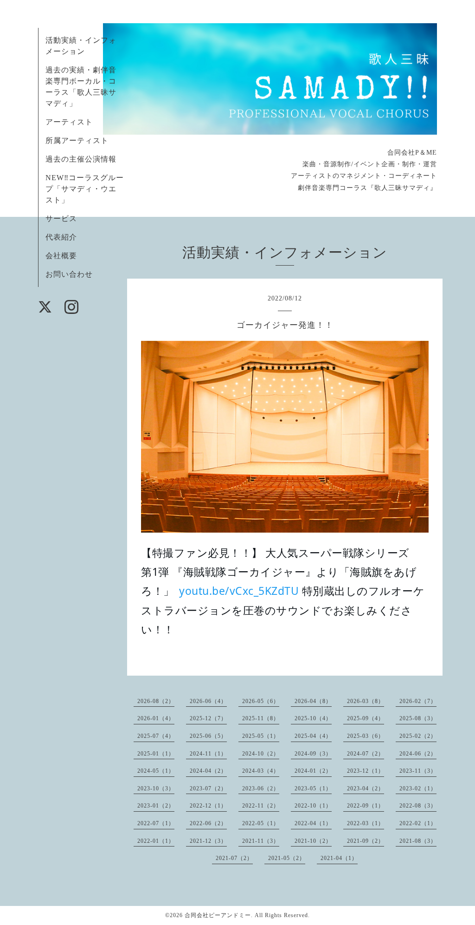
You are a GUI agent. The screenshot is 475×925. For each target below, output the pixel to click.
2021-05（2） (286, 858)
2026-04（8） (313, 701)
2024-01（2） (313, 771)
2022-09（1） (365, 805)
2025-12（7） (208, 718)
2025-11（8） (260, 718)
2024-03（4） (260, 771)
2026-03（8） (365, 701)
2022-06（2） (208, 823)
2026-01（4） (155, 718)
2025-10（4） (313, 718)
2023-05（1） (313, 788)
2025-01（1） (155, 753)
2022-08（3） (417, 805)
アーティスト (69, 122)
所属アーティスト (77, 140)
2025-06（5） (208, 736)
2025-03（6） (365, 736)
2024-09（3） (313, 753)
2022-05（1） (260, 823)
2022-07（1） (155, 823)
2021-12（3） (208, 841)
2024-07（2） (365, 753)
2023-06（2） (260, 788)
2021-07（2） (234, 858)
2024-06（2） (417, 753)
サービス (61, 218)
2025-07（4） (155, 736)
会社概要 (61, 256)
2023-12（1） (365, 771)
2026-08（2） (155, 701)
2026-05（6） (260, 701)
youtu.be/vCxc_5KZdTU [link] (239, 590)
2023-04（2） (365, 788)
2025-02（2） (417, 736)
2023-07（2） (208, 788)
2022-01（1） (155, 841)
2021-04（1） (339, 858)
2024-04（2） (208, 771)
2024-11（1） (208, 753)
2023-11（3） (417, 771)
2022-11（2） (260, 805)
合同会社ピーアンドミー (218, 915)
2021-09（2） (365, 841)
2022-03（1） (365, 823)
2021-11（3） (260, 841)
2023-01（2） (155, 805)
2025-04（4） (313, 736)
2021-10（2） (313, 841)
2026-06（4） (208, 701)
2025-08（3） (417, 718)
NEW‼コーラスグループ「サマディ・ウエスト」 (84, 189)
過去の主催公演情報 (80, 159)
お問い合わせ (69, 274)
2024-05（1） (155, 771)
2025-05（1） (260, 736)
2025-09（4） (365, 718)
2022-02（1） (417, 823)
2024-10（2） (260, 753)
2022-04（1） (313, 823)
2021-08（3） (417, 841)
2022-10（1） (313, 805)
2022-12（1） (208, 805)
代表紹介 (61, 237)
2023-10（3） (155, 788)
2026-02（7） (417, 701)
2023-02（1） (417, 788)
